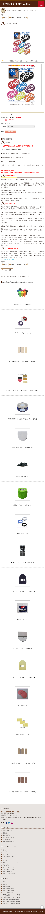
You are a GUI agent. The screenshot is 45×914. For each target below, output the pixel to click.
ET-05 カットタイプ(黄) (22, 734)
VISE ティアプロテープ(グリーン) (22, 505)
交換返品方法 (6, 835)
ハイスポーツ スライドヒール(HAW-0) (22, 648)
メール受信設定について (8, 259)
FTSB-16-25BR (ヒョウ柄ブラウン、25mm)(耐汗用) (22, 419)
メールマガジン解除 (8, 890)
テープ (5, 861)
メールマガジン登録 (8, 888)
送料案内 (5, 833)
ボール (5, 850)
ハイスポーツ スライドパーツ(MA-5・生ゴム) (22, 763)
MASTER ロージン (22, 620)
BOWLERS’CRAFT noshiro (18, 911)
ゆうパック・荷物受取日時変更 (12, 903)
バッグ (5, 852)
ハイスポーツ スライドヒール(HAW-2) (22, 447)
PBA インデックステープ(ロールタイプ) (22, 562)
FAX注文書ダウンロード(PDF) (11, 895)
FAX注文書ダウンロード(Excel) (12, 897)
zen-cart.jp (40, 911)
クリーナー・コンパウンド (10, 863)
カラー (4, 126)
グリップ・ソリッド (8, 869)
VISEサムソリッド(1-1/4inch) (22, 304)
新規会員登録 (6, 886)
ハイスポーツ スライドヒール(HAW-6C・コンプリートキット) (22, 390)
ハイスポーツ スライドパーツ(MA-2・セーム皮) (22, 361)
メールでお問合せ (8, 893)
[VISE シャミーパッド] (22, 58)
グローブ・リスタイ (8, 856)
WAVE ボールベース (22, 533)
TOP (42, 907)
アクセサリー (6, 865)
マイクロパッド (22, 706)
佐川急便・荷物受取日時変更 (11, 899)
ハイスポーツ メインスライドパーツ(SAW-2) (22, 591)
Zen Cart (34, 911)
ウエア (5, 858)
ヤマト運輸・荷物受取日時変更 (12, 901)
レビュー (5, 884)
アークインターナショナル (13, 10)
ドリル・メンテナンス (9, 873)
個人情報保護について (9, 839)
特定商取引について (8, 841)
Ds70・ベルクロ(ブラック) (22, 476)
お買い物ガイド (7, 831)
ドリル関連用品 (7, 871)
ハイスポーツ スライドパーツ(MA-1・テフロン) (22, 792)
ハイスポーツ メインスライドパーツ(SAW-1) (22, 677)
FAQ (4, 882)
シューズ (5, 854)
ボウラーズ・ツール (8, 867)
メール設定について (8, 837)
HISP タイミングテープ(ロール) (23, 333)
